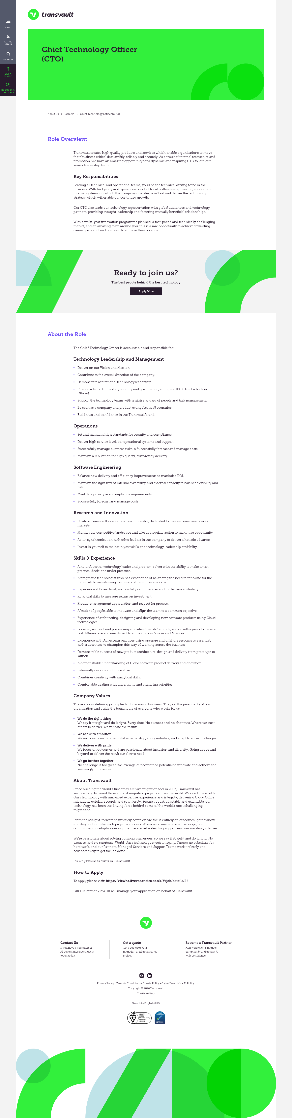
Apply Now (146, 291)
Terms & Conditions (128, 983)
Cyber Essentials (171, 983)
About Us (53, 113)
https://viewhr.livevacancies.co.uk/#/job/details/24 (147, 881)
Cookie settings (146, 993)
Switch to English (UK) (146, 1003)
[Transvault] (50, 14)
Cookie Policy (151, 983)
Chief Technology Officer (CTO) (100, 113)
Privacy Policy (105, 983)
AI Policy (189, 983)
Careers (69, 113)
